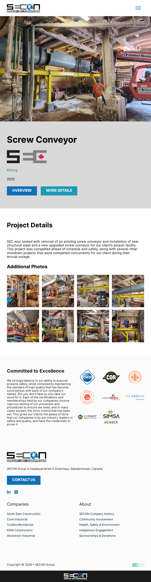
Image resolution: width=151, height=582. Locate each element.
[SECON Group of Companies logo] (75, 576)
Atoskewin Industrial (21, 536)
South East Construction (24, 514)
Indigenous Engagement (96, 530)
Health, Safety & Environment (99, 524)
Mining (12, 170)
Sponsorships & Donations (97, 536)
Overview (22, 190)
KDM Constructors (20, 530)
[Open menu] (138, 8)
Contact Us (23, 480)
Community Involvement (96, 519)
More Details (59, 190)
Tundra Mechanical (20, 524)
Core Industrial (17, 519)
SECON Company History (96, 514)
